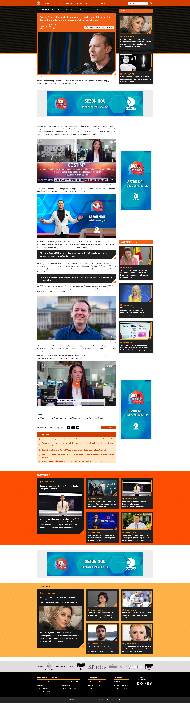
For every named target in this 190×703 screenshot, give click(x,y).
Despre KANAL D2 (47, 677)
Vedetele (58, 3)
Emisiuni (69, 3)
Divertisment (43, 475)
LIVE (103, 3)
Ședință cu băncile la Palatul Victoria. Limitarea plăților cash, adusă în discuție (74, 450)
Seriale (78, 3)
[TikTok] (151, 683)
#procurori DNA (95, 418)
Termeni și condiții (43, 682)
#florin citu (44, 418)
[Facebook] (138, 683)
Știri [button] (95, 3)
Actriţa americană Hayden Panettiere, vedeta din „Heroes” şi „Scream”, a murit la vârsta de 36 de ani (136, 649)
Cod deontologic (42, 688)
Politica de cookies (43, 691)
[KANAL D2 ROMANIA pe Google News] (60, 427)
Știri (100, 685)
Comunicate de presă (68, 688)
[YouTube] (144, 683)
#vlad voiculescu (60, 418)
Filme (87, 3)
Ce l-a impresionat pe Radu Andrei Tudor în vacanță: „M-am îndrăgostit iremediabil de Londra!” (101, 537)
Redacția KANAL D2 (51, 25)
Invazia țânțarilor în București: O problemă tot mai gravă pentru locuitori (72, 461)
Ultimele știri (128, 10)
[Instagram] (141, 683)
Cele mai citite (128, 242)
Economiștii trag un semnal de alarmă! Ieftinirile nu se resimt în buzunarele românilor (78, 439)
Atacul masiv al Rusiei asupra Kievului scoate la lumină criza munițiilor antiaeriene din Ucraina (78, 455)
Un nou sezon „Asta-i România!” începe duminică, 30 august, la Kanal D (59, 487)
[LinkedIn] (148, 683)
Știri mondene (44, 586)
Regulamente (66, 685)
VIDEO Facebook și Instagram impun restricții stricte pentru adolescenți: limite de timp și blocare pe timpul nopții (135, 347)
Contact (40, 685)
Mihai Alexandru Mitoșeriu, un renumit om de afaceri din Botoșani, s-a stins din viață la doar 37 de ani (135, 79)
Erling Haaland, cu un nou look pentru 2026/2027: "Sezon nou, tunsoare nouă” (136, 615)
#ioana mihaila (78, 418)
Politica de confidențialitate (70, 682)
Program (47, 3)
